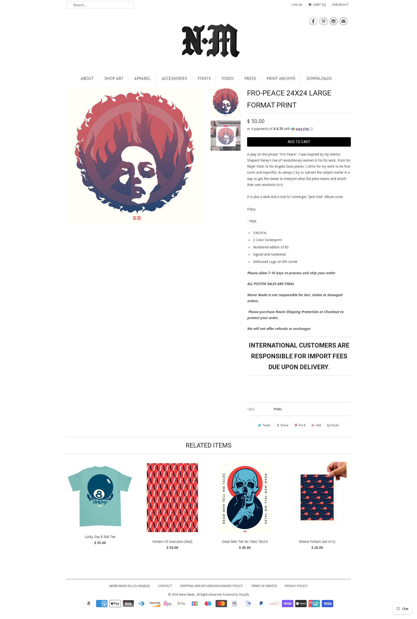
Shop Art (113, 79)
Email (335, 425)
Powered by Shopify (236, 594)
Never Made (187, 594)
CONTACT (165, 586)
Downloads (319, 79)
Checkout (340, 5)
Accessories (174, 79)
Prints (278, 409)
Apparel (142, 79)
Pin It (302, 425)
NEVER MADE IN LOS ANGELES (129, 586)
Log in (297, 5)
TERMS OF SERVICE (264, 586)
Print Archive (281, 79)
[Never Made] (208, 42)
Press (250, 79)
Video (228, 79)
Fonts (204, 79)
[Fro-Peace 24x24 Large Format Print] (134, 155)
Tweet (266, 425)
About (87, 79)
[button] (299, 129)
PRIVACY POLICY (296, 586)
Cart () (319, 5)
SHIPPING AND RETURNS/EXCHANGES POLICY (211, 586)
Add (318, 425)
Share (284, 425)
